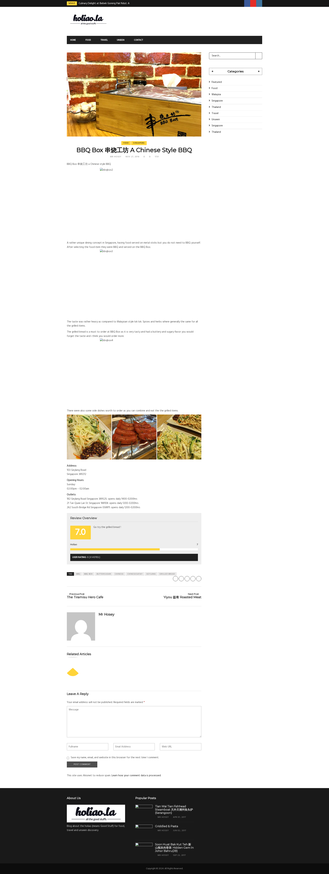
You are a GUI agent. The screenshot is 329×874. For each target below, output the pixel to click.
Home (73, 39)
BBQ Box (88, 574)
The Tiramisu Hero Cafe (85, 596)
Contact (138, 39)
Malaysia (216, 94)
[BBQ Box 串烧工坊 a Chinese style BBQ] (134, 94)
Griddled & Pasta (166, 826)
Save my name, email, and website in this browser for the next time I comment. (115, 757)
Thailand (216, 107)
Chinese (119, 574)
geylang (151, 574)
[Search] (258, 55)
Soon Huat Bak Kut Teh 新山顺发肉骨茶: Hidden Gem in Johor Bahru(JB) (174, 848)
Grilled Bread (167, 574)
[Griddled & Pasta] (144, 831)
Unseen (120, 39)
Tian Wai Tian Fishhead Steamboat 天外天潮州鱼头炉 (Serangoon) (174, 809)
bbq (78, 574)
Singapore (139, 143)
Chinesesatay (135, 574)
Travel (104, 39)
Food (88, 39)
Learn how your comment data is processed (136, 775)
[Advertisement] (198, 20)
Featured (217, 82)
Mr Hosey (115, 156)
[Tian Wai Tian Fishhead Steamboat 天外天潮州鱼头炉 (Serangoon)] (144, 811)
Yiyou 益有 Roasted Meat (182, 596)
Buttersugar (104, 574)
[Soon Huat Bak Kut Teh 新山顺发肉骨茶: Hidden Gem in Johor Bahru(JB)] (144, 849)
